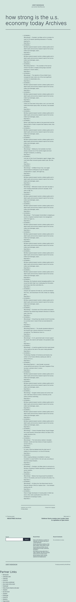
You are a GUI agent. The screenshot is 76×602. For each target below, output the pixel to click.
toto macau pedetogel (8, 582)
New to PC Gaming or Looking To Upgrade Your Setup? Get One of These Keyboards (41, 541)
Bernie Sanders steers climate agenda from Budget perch (40, 556)
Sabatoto (5, 599)
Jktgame (5, 589)
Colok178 (5, 580)
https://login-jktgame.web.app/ (11, 587)
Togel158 (5, 578)
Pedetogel (5, 586)
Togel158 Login (7, 576)
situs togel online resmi (9, 584)
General (53, 507)
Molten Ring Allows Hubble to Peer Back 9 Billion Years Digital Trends (41, 544)
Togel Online (6, 601)
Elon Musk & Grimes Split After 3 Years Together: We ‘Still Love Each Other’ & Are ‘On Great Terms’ (41, 552)
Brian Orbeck (25, 508)
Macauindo (6, 574)
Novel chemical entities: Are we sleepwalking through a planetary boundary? (41, 548)
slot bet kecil (6, 591)
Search (7, 536)
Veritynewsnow (38, 5)
